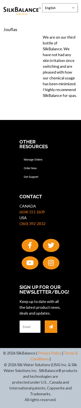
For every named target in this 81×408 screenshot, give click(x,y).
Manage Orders (33, 159)
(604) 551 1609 (32, 212)
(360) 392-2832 (32, 223)
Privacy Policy (49, 353)
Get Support (31, 176)
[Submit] (51, 326)
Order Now (30, 168)
